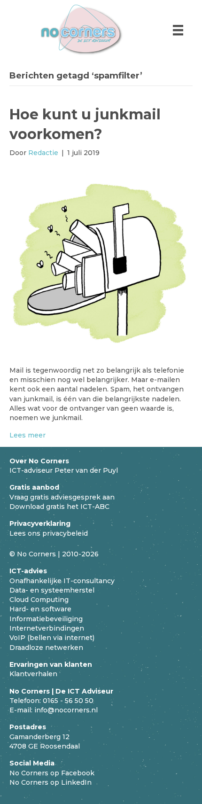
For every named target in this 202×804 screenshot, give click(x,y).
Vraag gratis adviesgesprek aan (62, 497)
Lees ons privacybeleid (48, 533)
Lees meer (27, 435)
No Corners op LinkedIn (50, 782)
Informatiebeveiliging (46, 619)
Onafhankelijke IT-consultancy (62, 581)
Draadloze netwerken (46, 647)
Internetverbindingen (46, 628)
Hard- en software (40, 609)
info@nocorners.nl (66, 710)
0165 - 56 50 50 (68, 700)
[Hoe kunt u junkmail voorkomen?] (101, 261)
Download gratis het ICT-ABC (59, 506)
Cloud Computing (39, 599)
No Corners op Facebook (51, 773)
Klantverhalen (33, 674)
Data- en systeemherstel (51, 590)
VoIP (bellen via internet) (51, 637)
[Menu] (178, 30)
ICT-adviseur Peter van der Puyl (63, 470)
